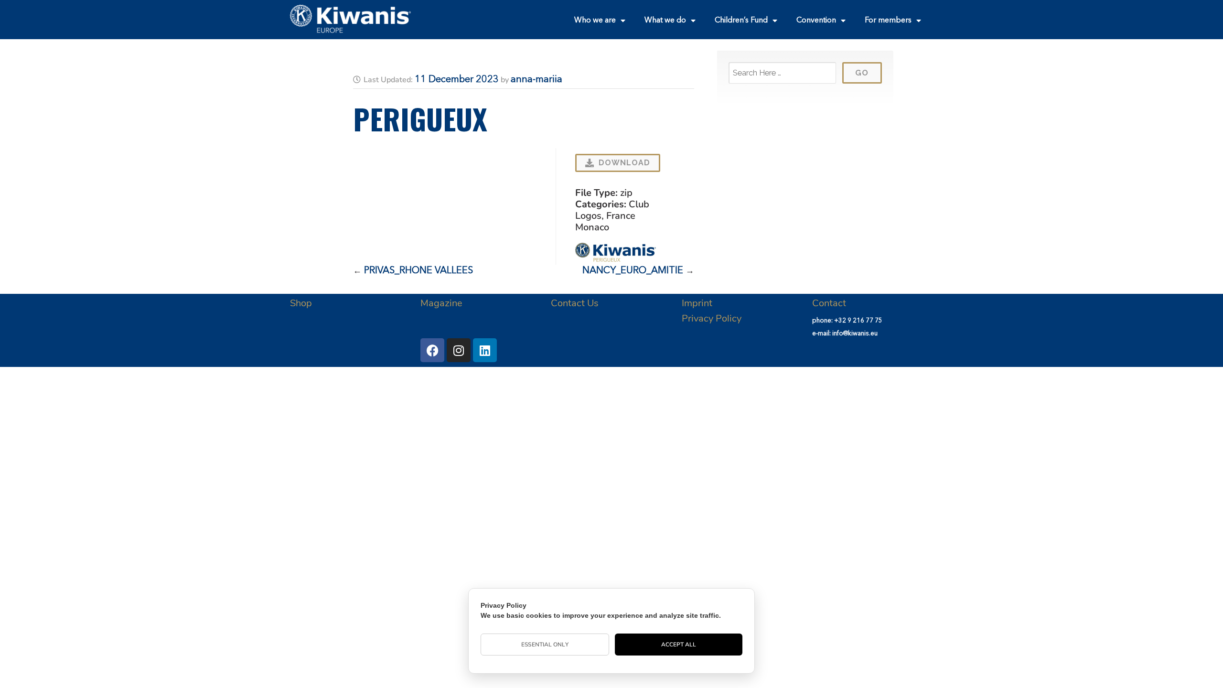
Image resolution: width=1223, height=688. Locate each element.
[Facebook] (432, 350)
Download (624, 162)
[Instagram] (459, 350)
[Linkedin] (485, 350)
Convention (816, 20)
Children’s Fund (741, 20)
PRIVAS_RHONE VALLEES (418, 271)
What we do (665, 20)
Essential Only (544, 644)
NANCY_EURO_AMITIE (632, 271)
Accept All (679, 644)
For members (888, 20)
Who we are (595, 20)
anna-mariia (536, 80)
